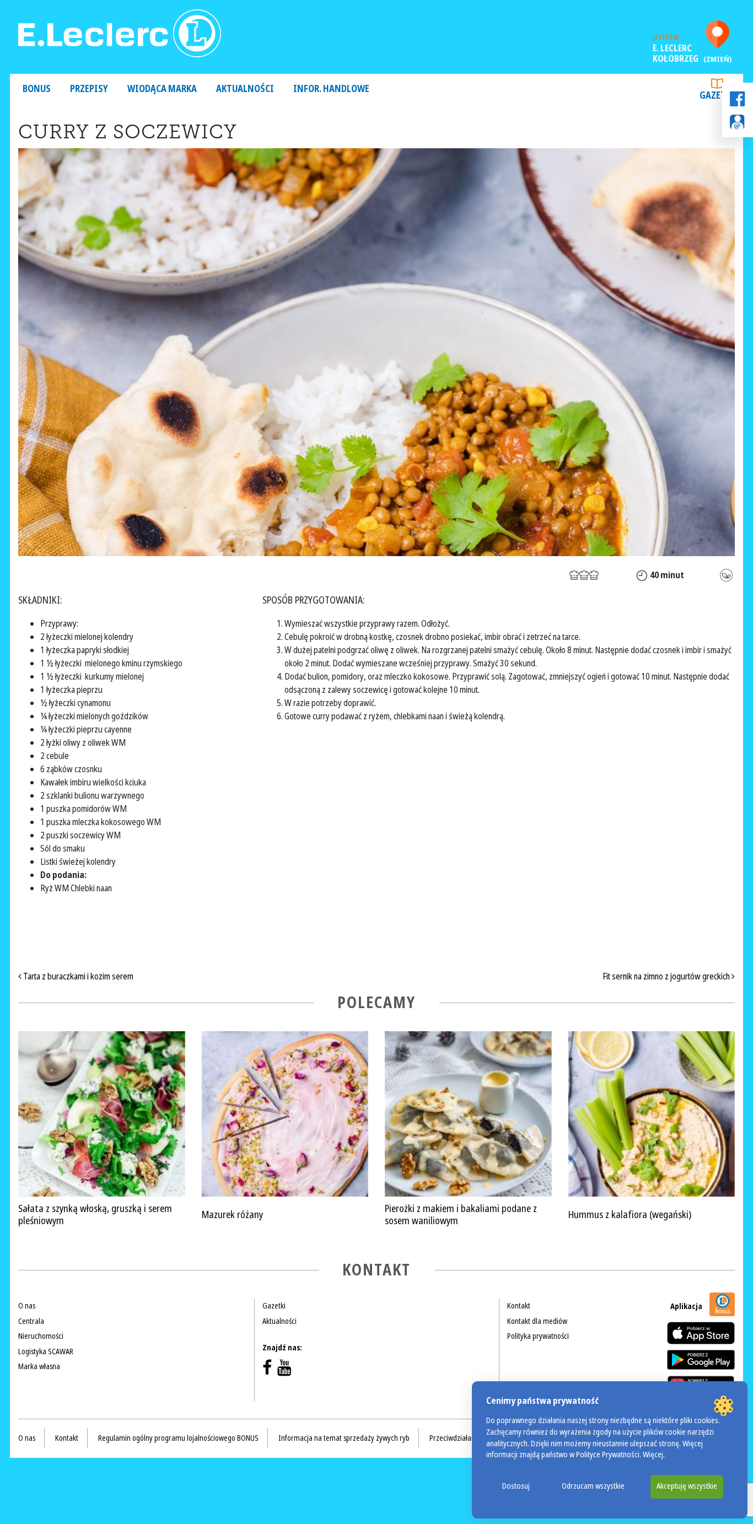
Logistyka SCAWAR (45, 1351)
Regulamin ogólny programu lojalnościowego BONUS (178, 1438)
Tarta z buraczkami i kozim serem (77, 976)
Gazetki (717, 96)
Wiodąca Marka (162, 89)
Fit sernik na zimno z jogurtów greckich (667, 976)
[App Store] (701, 1333)
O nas (26, 1305)
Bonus (37, 89)
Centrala (31, 1321)
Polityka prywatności (538, 1336)
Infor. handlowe (331, 89)
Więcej (653, 1455)
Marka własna (39, 1366)
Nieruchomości (40, 1336)
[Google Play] (701, 1360)
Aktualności (245, 89)
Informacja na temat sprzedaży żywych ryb (344, 1438)
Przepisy (89, 89)
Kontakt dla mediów (537, 1321)
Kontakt (518, 1305)
